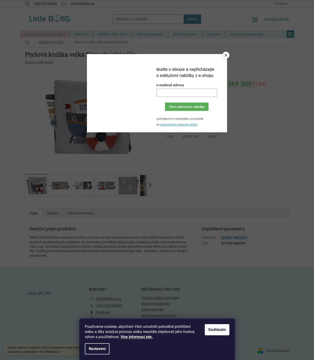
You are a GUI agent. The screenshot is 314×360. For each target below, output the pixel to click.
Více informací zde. (137, 337)
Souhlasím (217, 329)
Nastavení (97, 348)
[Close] (225, 55)
